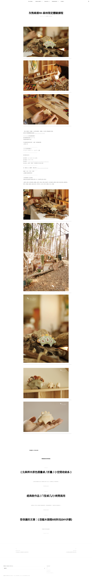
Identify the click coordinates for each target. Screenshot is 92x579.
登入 (47, 568)
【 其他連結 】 (62, 1)
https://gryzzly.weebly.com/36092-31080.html (38, 161)
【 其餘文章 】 (46, 467)
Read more (46, 485)
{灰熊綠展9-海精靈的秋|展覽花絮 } (22, 552)
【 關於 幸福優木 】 (30, 1)
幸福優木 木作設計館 (49, 16)
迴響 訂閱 (48, 571)
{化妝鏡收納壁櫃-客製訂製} (71, 552)
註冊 (47, 567)
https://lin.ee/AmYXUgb (43, 167)
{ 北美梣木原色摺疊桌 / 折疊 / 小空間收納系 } (46, 472)
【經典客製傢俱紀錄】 (54, 1)
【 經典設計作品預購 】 (38, 1)
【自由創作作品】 (46, 1)
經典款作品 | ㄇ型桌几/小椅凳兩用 (46, 496)
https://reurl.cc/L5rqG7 (39, 133)
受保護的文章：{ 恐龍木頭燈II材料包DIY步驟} (46, 519)
